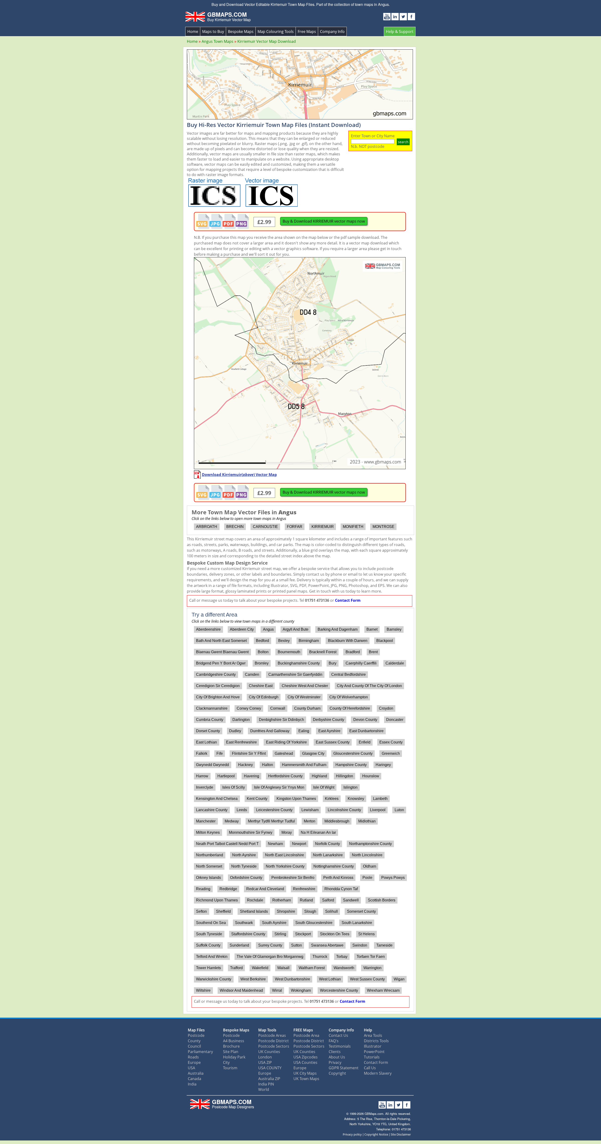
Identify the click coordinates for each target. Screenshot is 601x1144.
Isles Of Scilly (233, 787)
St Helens (366, 934)
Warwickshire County (213, 979)
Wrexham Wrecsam (383, 990)
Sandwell (351, 900)
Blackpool (384, 641)
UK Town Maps (306, 1079)
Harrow (202, 776)
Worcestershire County (339, 990)
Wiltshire (203, 990)
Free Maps (307, 31)
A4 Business (233, 1041)
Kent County (257, 799)
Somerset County (361, 911)
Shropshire (286, 911)
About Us (337, 1057)
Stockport (303, 934)
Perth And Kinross (338, 878)
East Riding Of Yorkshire (286, 742)
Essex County (391, 742)
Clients (335, 1052)
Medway (232, 821)
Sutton (296, 945)
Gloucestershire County (353, 753)
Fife (219, 753)
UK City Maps (305, 1073)
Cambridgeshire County (216, 674)
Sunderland (239, 945)
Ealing (303, 731)
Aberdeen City (242, 629)
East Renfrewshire (241, 742)
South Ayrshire (274, 923)
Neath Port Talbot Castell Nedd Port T (227, 844)
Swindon (359, 945)
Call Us (370, 1068)
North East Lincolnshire (284, 855)
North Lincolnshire (367, 855)
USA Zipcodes (305, 1057)
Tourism (230, 1068)
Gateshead (284, 753)
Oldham (369, 866)
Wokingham (301, 990)
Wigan (399, 979)
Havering (251, 776)
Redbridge (228, 889)
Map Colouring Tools (276, 31)
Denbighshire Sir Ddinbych (281, 720)
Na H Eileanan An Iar (318, 832)
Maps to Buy (213, 31)
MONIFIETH (353, 527)
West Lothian (330, 979)
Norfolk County (327, 844)
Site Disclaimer (401, 1134)
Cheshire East (261, 686)
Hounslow (370, 776)
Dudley (235, 731)
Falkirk (201, 753)
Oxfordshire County (246, 878)
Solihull (331, 911)
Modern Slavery (378, 1073)
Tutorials (372, 1057)
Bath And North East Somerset (221, 641)
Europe (194, 1062)
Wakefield (260, 968)
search (403, 142)
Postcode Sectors (273, 1046)
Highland (319, 776)
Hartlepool (226, 776)
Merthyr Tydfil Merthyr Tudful (271, 821)
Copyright (337, 1073)
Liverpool (377, 810)
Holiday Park (234, 1057)
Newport (299, 844)
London (265, 1057)
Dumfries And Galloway (269, 731)
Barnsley (394, 629)
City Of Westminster (304, 697)
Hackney (245, 765)
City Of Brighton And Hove (218, 697)
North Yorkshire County (285, 866)
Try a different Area (214, 615)
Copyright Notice (376, 1134)
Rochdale (255, 900)
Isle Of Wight (323, 787)
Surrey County (270, 945)
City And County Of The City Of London (369, 686)
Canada (194, 1079)
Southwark (244, 923)
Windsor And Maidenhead (241, 990)
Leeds (242, 810)
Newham (275, 844)
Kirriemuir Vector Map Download (266, 41)
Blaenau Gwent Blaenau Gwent (222, 652)
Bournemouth (289, 652)
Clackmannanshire (211, 708)
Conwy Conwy (249, 708)
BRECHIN (235, 527)
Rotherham (281, 900)
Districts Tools (376, 1041)
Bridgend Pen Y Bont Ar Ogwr (221, 663)
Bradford (353, 652)
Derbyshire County (328, 720)
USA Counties (305, 1062)
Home (192, 31)
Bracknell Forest (322, 652)
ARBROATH (206, 527)
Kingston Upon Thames (296, 799)
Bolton (263, 652)
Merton (309, 821)
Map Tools (267, 1030)
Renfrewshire (304, 889)
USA (191, 1068)
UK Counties (269, 1052)
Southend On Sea (211, 923)
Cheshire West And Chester (305, 686)
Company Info (332, 31)
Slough (310, 911)
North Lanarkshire (328, 855)
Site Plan (230, 1052)
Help (368, 1030)
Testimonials (340, 1046)
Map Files (196, 1030)
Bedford (262, 641)
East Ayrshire (329, 731)
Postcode (196, 1035)
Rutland (306, 900)
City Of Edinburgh (263, 697)
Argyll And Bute (295, 629)
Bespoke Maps (241, 31)
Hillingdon (344, 776)
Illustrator (372, 1046)
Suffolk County (208, 945)
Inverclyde (204, 787)
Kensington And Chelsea (217, 799)
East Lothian (206, 742)
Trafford (236, 968)
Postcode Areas (272, 1035)
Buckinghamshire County (299, 663)
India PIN (266, 1084)
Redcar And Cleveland (265, 889)
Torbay (341, 957)
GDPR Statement (343, 1068)
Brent (373, 652)
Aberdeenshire (208, 629)
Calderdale (394, 663)
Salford (328, 900)
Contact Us (338, 1035)
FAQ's (334, 1041)
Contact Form (348, 600)
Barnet (372, 629)
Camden (252, 674)
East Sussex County (333, 742)
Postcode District (273, 1041)
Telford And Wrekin (211, 957)
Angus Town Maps (217, 41)
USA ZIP (265, 1062)
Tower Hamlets (208, 968)
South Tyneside (209, 934)
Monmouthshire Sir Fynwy (250, 832)
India (192, 1084)
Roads (193, 1057)
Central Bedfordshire (348, 674)
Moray (286, 832)
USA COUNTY (269, 1068)
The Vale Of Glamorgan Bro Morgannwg (270, 957)
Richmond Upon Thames (217, 900)
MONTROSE (383, 527)
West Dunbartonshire (292, 979)
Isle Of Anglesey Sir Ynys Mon (279, 787)
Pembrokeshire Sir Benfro (292, 878)
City (226, 1062)
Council (194, 1046)
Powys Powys (393, 878)
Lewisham (310, 810)
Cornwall (277, 708)
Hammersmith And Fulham (304, 765)
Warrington (372, 968)
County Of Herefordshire (350, 708)
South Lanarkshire (357, 923)
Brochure (231, 1046)
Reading (203, 889)
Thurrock (319, 957)
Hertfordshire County (285, 776)
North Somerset (209, 866)
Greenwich (391, 753)
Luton (399, 810)
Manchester (206, 821)
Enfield (364, 742)
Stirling (280, 934)
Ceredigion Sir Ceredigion (218, 686)
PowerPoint (374, 1052)
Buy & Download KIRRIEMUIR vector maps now (324, 221)
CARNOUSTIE (265, 527)
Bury (332, 663)
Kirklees (332, 799)
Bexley (284, 641)
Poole (367, 878)
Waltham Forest (312, 968)
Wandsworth (344, 968)
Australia (196, 1073)
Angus (268, 629)
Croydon (386, 708)
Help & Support (399, 31)
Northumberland (209, 855)
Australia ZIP (269, 1079)
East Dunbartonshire (366, 731)
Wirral (277, 990)
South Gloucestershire (313, 923)
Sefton (201, 911)
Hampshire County (351, 765)
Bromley (262, 663)
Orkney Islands (208, 878)
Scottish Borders (381, 900)
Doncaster (394, 720)
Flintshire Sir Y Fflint (249, 753)
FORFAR (294, 527)
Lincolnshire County (344, 810)
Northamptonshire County (370, 844)
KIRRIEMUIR (323, 527)
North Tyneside (244, 866)
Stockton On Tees (334, 934)
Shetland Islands (254, 911)
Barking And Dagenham (338, 629)
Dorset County (208, 731)
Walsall (283, 968)
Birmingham (309, 641)
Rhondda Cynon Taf (341, 889)
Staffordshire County (248, 934)
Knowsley (356, 799)
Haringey (383, 765)
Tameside (384, 945)
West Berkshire (253, 979)
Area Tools (373, 1035)
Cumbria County (209, 720)
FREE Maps (303, 1030)
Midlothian (367, 821)
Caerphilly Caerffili (361, 663)
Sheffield (223, 911)
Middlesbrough (336, 821)
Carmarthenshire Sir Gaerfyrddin (295, 674)
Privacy (335, 1062)
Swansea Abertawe (327, 945)
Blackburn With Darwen (347, 641)
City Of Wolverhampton (348, 697)
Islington (350, 787)
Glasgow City (313, 753)
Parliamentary (200, 1052)
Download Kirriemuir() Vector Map (239, 474)
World (263, 1089)
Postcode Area (306, 1035)
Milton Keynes (208, 832)
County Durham (307, 708)
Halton (267, 765)
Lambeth (380, 799)
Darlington (241, 720)
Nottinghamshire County (333, 866)
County (194, 1041)
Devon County (365, 720)
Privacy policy (352, 1134)
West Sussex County (367, 979)
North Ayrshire (244, 855)
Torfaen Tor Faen (371, 957)
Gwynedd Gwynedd (212, 765)
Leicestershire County (274, 810)
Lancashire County (211, 810)
